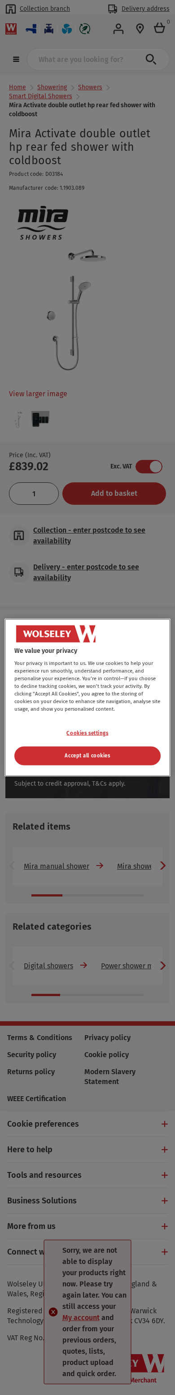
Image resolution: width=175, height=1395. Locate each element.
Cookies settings (87, 733)
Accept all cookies (87, 755)
